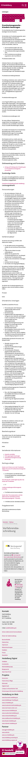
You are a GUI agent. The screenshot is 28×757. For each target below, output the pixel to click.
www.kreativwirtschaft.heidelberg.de (11, 705)
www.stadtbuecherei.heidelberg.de (11, 718)
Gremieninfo (5, 664)
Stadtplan (4, 650)
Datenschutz (5, 642)
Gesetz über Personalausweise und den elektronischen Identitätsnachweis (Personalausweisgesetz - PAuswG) (12, 496)
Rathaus (11, 522)
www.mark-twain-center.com (9, 708)
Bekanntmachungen (7, 647)
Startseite (5, 522)
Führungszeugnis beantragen (12, 456)
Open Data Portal (6, 672)
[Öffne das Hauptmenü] (25, 5)
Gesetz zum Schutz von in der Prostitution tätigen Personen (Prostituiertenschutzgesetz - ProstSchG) (13, 468)
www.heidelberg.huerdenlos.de (19, 586)
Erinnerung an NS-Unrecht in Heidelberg (12, 691)
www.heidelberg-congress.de (9, 740)
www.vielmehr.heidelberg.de (9, 723)
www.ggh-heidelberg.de (8, 730)
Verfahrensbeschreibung (11, 529)
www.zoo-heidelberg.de (8, 735)
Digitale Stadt (5, 686)
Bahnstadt (4, 683)
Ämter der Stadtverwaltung (9, 636)
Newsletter (5, 655)
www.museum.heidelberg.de (9, 710)
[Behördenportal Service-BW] (14, 547)
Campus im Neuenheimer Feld (10, 688)
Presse (4, 652)
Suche (23, 5)
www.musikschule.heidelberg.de (10, 713)
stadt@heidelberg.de (11, 628)
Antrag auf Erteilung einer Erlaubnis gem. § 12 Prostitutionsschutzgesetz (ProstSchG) (15, 168)
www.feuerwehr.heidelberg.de (10, 697)
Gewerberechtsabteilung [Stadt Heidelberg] (13, 183)
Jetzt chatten (19, 752)
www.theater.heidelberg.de (9, 721)
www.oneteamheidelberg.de (9, 715)
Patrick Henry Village (7, 681)
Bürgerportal (5, 669)
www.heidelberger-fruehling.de (10, 700)
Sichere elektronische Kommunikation (12, 632)
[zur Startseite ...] (9, 750)
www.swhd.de (5, 732)
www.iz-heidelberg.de (7, 702)
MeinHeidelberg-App (7, 666)
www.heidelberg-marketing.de (10, 737)
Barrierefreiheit (6, 639)
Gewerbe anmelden (10, 454)
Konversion (5, 678)
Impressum (5, 645)
